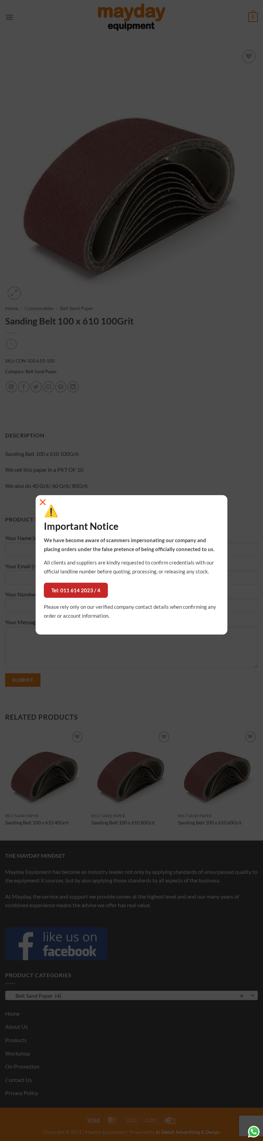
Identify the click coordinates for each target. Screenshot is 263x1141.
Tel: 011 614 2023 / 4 (75, 590)
